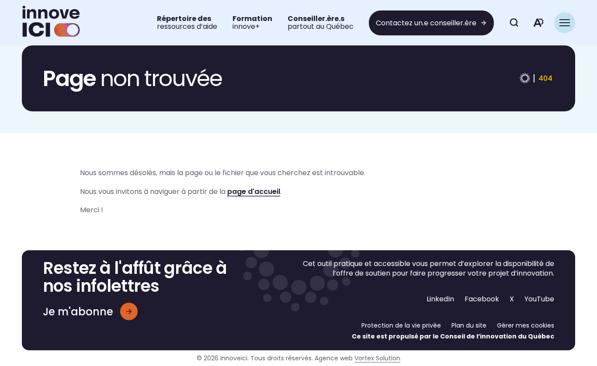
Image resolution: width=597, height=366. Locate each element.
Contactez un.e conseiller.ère (426, 23)
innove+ (252, 22)
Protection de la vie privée (401, 325)
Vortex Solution (377, 358)
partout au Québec (321, 22)
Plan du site (468, 325)
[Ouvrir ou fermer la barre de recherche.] (514, 22)
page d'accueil (253, 191)
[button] (564, 22)
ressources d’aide (187, 22)
